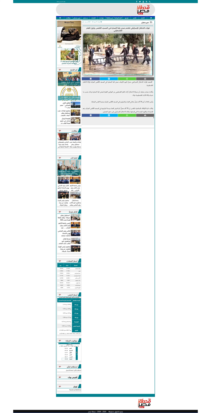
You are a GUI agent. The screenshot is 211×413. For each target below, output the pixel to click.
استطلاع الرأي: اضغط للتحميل (73, 370)
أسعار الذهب (72, 294)
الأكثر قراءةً (73, 211)
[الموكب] (69, 32)
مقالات (74, 130)
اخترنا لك (74, 157)
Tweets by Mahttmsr (75, 389)
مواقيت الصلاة (71, 340)
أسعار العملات (72, 260)
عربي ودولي (145, 22)
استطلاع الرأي (72, 366)
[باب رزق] (69, 55)
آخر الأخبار (73, 69)
